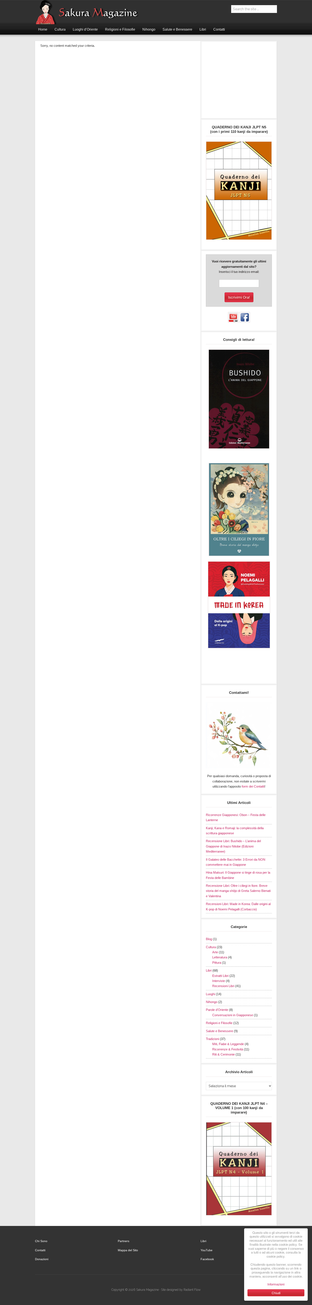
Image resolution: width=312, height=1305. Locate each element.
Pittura (216, 962)
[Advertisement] (239, 82)
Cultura (211, 947)
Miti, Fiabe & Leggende (228, 1044)
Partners (123, 1241)
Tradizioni (212, 1039)
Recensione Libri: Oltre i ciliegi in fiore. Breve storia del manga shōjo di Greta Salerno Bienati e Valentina (238, 891)
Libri (209, 970)
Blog (209, 939)
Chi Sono (41, 1241)
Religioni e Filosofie (219, 1023)
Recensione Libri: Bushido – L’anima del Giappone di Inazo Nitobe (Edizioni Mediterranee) (233, 846)
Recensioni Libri (223, 986)
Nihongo (211, 1002)
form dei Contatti (253, 786)
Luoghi (210, 994)
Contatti (40, 1250)
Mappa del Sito (128, 1250)
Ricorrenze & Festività (227, 1049)
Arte (215, 952)
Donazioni (41, 1259)
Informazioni (275, 1284)
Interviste (218, 981)
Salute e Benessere (219, 1031)
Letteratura (219, 957)
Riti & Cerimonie (223, 1054)
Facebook (207, 1259)
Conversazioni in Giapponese (232, 1015)
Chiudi (276, 1293)
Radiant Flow (192, 1289)
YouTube (206, 1250)
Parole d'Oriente (217, 1010)
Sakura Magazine (89, 12)
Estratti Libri (220, 976)
